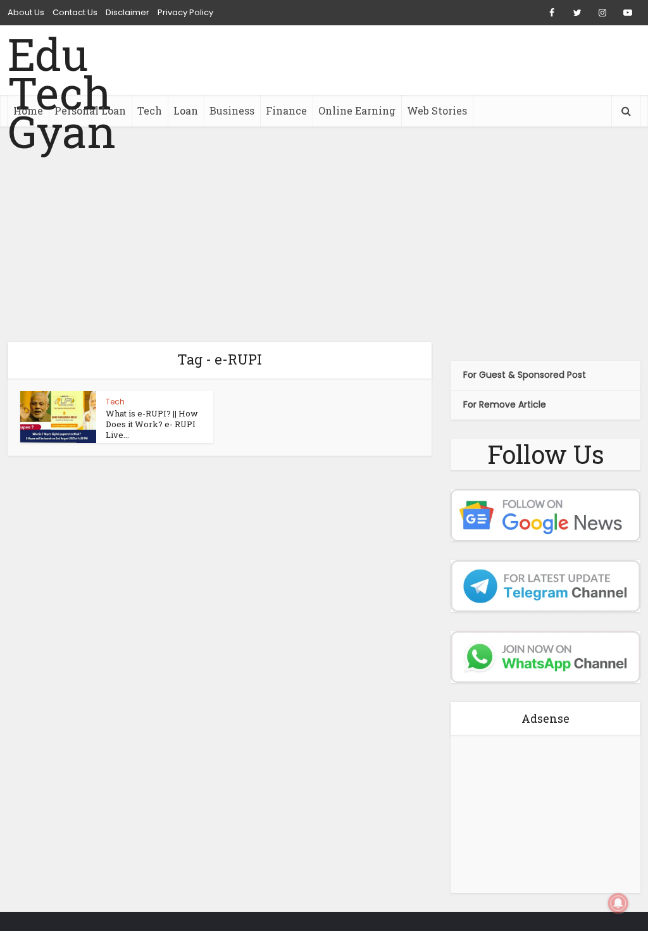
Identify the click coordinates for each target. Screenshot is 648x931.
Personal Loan (90, 110)
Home (28, 110)
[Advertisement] (324, 234)
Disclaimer (127, 12)
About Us (26, 12)
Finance (286, 110)
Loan (185, 110)
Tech (149, 110)
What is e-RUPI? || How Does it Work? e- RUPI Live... (152, 424)
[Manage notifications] (618, 903)
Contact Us (75, 12)
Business (231, 110)
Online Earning (357, 110)
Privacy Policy (185, 12)
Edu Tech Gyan (62, 93)
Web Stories (437, 110)
